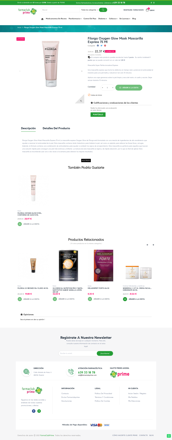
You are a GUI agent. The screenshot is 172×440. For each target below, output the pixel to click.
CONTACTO (143, 435)
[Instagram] (153, 2)
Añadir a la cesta (130, 88)
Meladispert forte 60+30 (98, 288)
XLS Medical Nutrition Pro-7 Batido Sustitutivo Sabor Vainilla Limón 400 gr (68, 288)
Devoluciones (66, 401)
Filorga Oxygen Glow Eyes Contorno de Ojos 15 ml (29, 213)
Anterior (20, 71)
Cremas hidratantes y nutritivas (134, 286)
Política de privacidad (103, 393)
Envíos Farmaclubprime (70, 397)
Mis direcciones (134, 401)
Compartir (98, 46)
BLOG (151, 435)
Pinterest (105, 46)
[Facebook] (151, 2)
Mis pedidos (132, 397)
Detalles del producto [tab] (56, 128)
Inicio (19, 211)
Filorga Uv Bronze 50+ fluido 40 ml (33, 288)
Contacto (65, 393)
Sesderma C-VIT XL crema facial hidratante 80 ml (137, 288)
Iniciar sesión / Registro (137, 393)
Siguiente (82, 71)
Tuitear (101, 46)
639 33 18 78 (119, 2)
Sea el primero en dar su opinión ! (32, 320)
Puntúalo (98, 114)
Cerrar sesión (138, 10)
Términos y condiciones (104, 397)
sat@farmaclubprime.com (87, 375)
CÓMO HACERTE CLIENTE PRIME (124, 435)
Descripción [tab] (28, 128)
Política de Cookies (102, 401)
